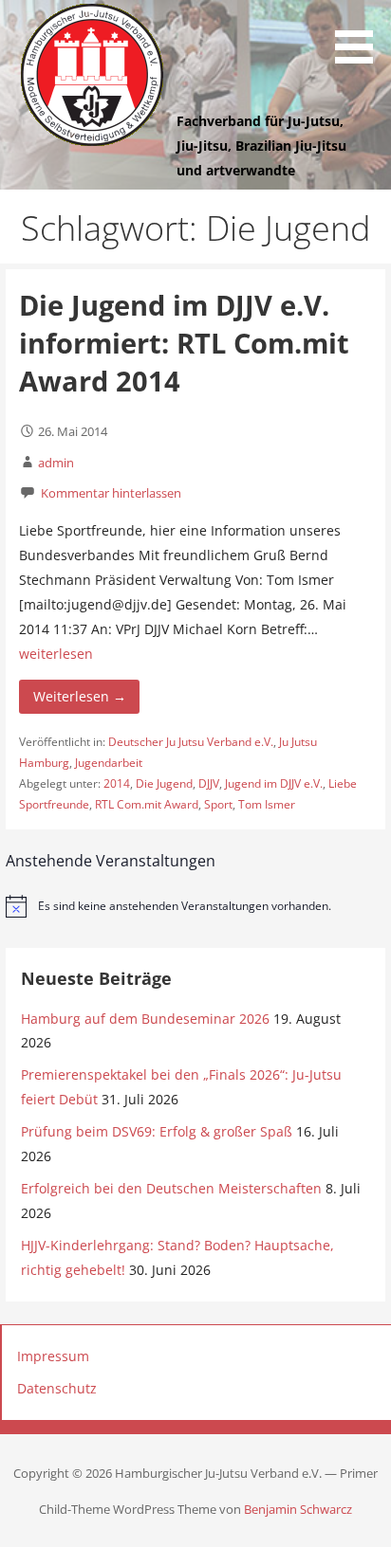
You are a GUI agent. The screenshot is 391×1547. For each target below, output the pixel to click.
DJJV (208, 783)
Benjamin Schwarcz (298, 1509)
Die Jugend (164, 783)
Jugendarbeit (108, 763)
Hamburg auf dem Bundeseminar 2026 (145, 1019)
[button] (360, 35)
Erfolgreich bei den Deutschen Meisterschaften (171, 1188)
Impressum (53, 1356)
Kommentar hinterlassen (111, 492)
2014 (116, 783)
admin (56, 462)
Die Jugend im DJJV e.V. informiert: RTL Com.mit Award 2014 (184, 343)
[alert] (196, 906)
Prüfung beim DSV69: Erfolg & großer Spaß (156, 1131)
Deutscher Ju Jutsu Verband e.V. (190, 742)
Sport (218, 804)
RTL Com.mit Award (146, 804)
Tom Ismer (266, 804)
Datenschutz (57, 1388)
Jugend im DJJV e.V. (274, 783)
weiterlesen (56, 654)
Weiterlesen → (79, 696)
